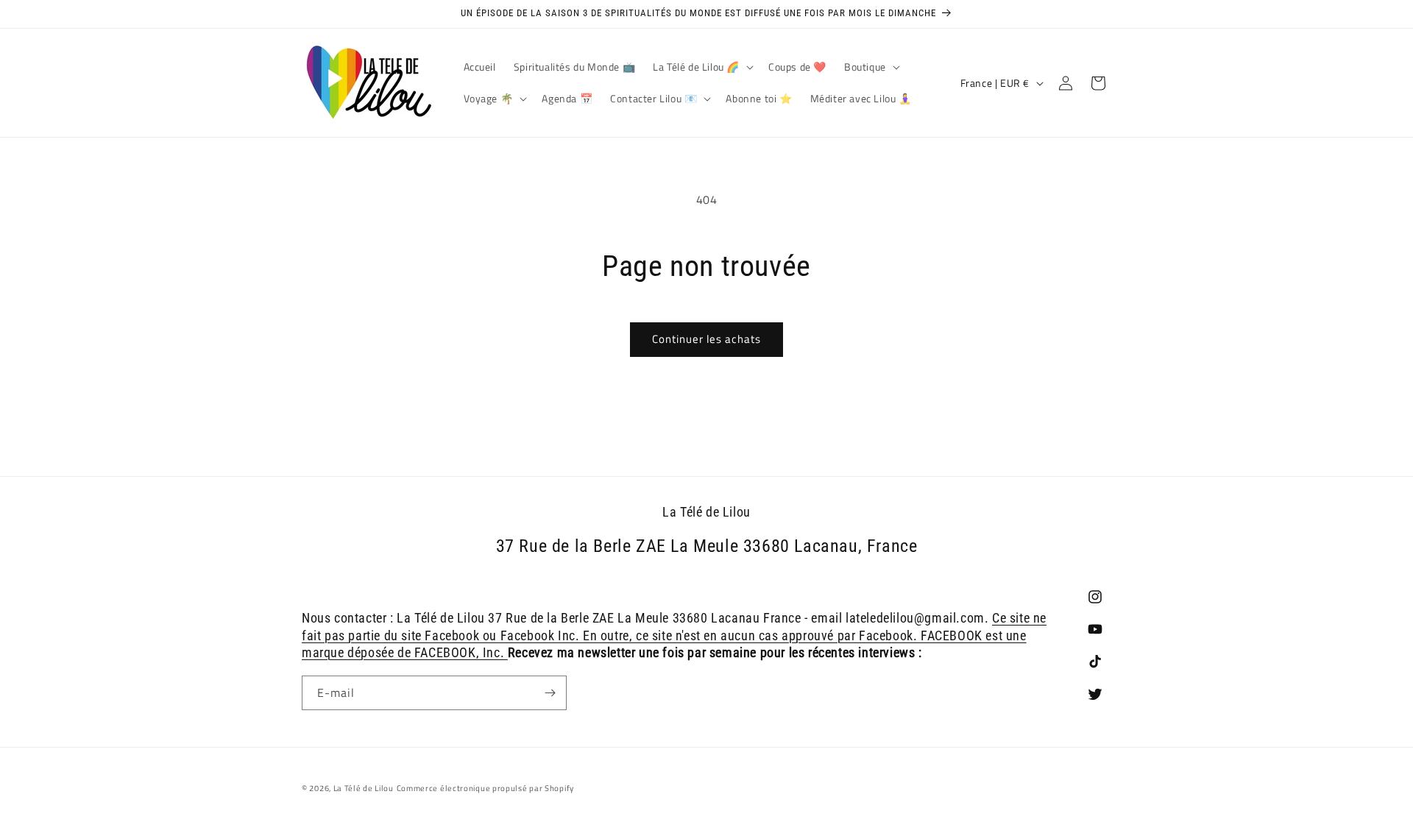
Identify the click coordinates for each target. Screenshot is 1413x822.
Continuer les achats (706, 338)
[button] (701, 67)
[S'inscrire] (550, 693)
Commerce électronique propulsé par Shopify (485, 788)
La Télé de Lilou (363, 788)
